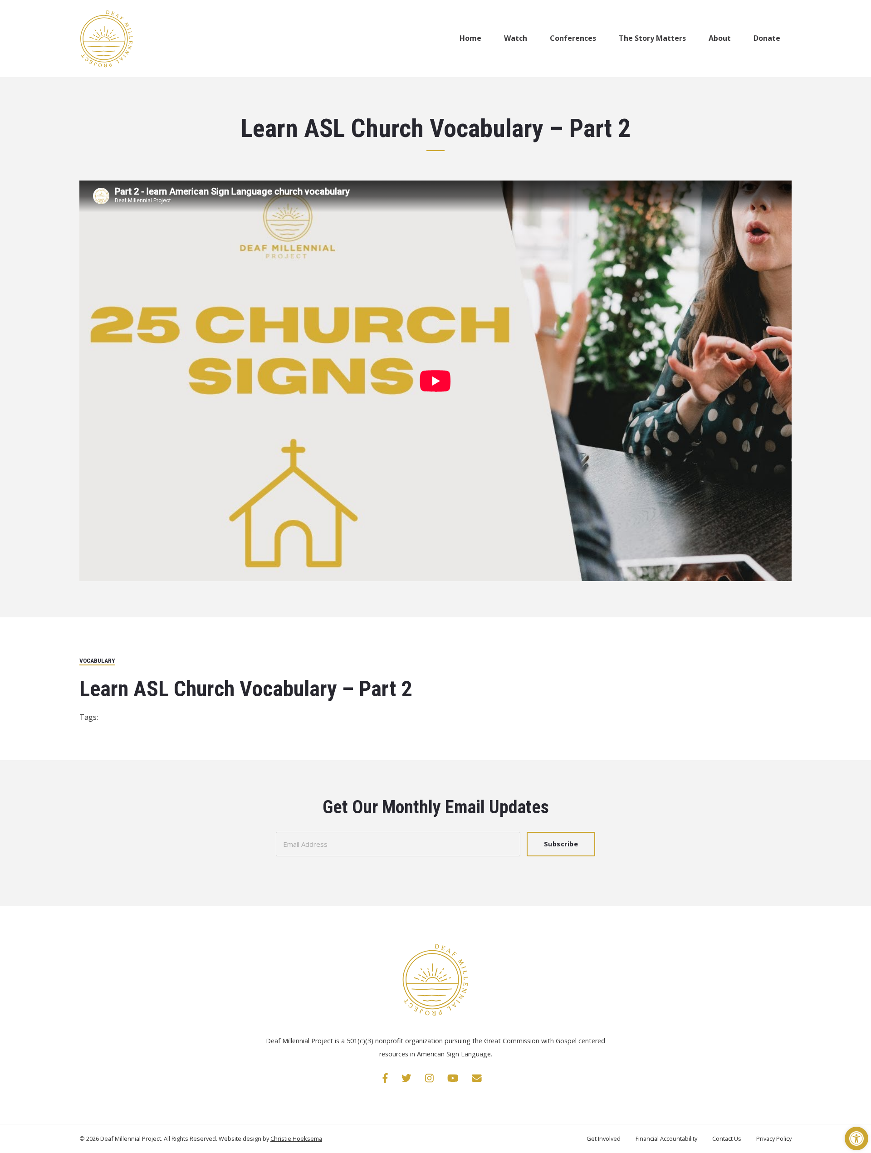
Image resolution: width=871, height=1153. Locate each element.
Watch (515, 38)
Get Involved (604, 1138)
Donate (767, 38)
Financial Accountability (667, 1138)
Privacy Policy (774, 1138)
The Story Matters (652, 38)
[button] (856, 1138)
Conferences (573, 38)
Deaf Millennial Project (130, 1138)
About (720, 38)
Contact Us (727, 1138)
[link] (385, 1078)
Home (470, 38)
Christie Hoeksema (296, 1138)
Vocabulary (97, 660)
